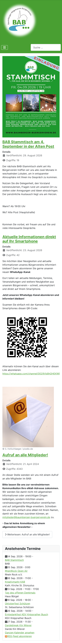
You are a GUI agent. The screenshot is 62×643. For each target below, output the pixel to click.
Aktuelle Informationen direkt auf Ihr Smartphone (29, 239)
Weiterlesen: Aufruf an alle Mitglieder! (28, 534)
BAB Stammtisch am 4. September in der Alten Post (28, 144)
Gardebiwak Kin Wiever (18, 625)
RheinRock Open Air (16, 570)
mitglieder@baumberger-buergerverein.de (26, 517)
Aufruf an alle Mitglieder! (25, 455)
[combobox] (46, 47)
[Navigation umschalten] (4, 47)
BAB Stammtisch (14, 560)
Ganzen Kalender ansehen (19, 632)
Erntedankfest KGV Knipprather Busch (26, 614)
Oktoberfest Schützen (17, 603)
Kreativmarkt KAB (15, 581)
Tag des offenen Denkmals (20, 592)
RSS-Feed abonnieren (19, 636)
